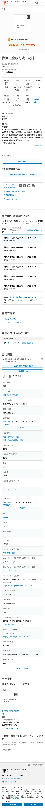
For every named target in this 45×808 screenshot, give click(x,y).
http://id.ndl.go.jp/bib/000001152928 (17, 636)
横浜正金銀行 (8, 421)
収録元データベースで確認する (23, 45)
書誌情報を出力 (11, 195)
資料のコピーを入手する (10, 782)
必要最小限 (12, 804)
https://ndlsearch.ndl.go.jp (13, 624)
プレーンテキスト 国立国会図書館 (20, 343)
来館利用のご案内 (33, 230)
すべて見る (39, 146)
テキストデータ (9, 561)
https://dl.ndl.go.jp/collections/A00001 (18, 585)
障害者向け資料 (9, 553)
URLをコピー (13, 187)
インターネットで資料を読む (11, 778)
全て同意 (34, 804)
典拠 (21, 427)
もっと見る (10, 728)
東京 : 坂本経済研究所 (11, 436)
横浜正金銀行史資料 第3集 (10, 712)
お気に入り (6, 187)
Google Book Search (13, 322)
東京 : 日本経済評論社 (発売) (13, 440)
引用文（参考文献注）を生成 (15, 191)
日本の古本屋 (10, 319)
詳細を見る (36, 100)
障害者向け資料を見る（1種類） (22, 174)
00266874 (7, 424)
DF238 (5, 526)
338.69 (5, 517)
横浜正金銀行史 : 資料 (11, 395)
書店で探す (22, 161)
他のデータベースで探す (14, 199)
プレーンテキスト (9, 570)
